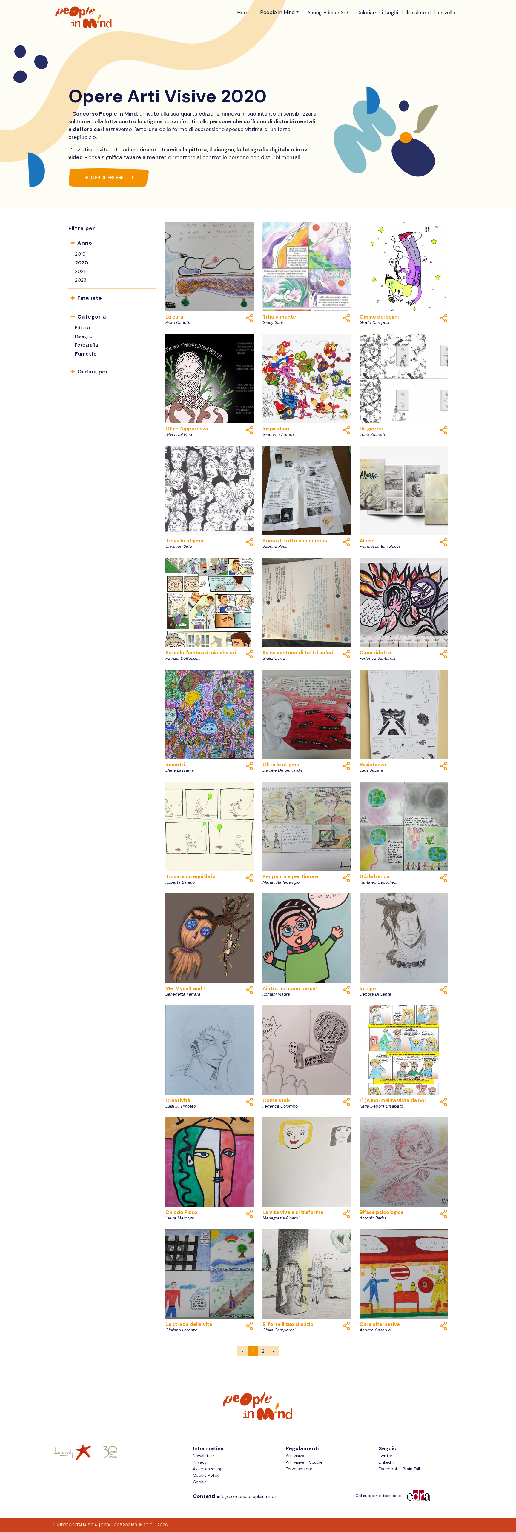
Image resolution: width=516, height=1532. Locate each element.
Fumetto (86, 353)
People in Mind (277, 12)
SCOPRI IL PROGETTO (108, 177)
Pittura (82, 327)
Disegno (84, 336)
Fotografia (86, 345)
